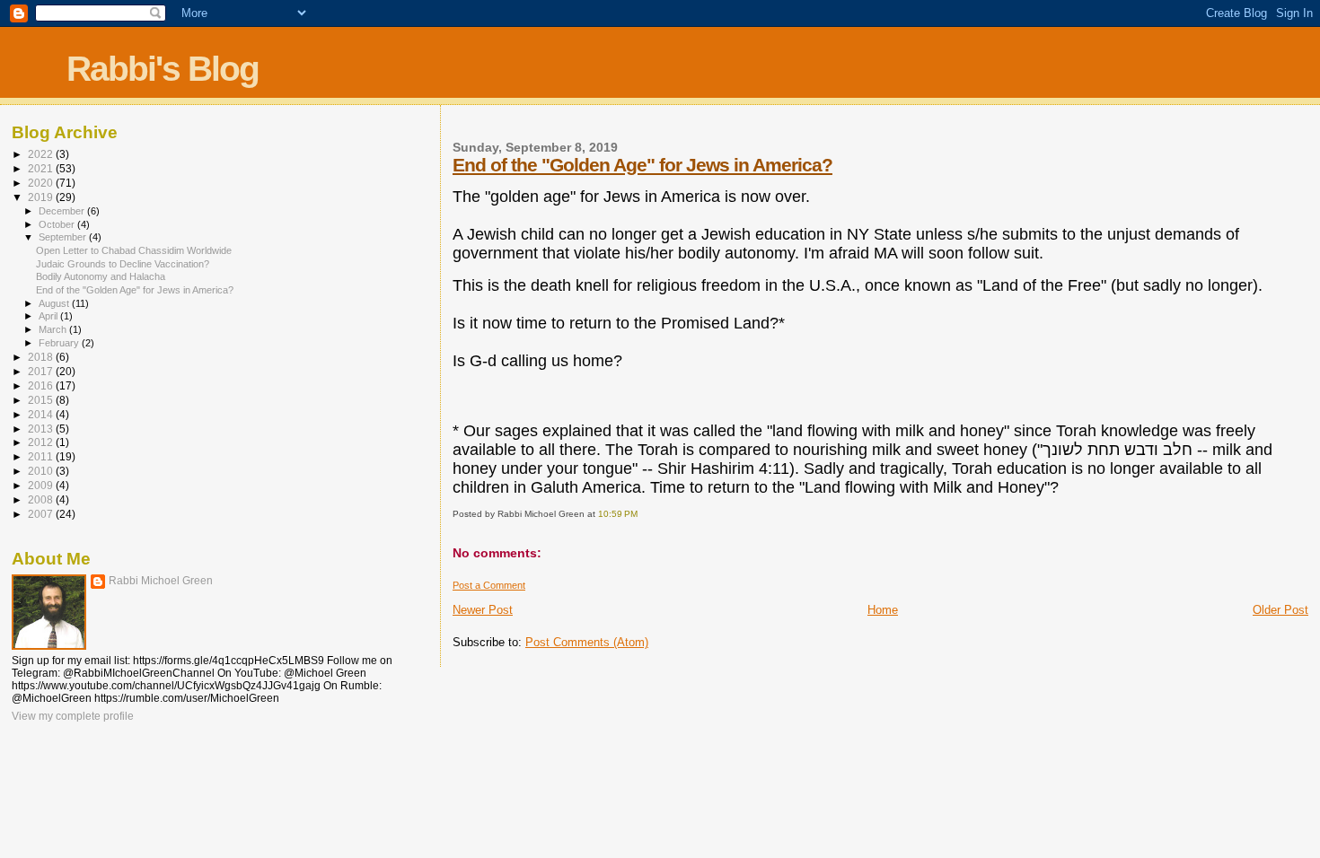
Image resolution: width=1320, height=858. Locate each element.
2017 (42, 371)
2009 (42, 485)
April (49, 316)
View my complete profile (73, 716)
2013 (42, 428)
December (63, 211)
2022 (42, 154)
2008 (42, 499)
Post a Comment (489, 585)
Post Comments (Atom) (586, 642)
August (55, 303)
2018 (42, 357)
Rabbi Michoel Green (161, 580)
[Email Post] (641, 514)
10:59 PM (618, 514)
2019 (42, 197)
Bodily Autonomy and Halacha (100, 276)
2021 (42, 168)
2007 (42, 514)
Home (882, 610)
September (64, 237)
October (58, 224)
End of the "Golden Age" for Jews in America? (642, 164)
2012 (42, 442)
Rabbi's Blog (162, 68)
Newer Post (483, 610)
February (60, 342)
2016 (42, 385)
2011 (42, 456)
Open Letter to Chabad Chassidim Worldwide (134, 250)
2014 (42, 414)
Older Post (1280, 610)
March (54, 329)
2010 (42, 471)
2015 (42, 400)
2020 (42, 182)
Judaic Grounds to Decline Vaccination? (122, 263)
